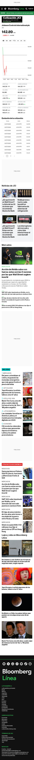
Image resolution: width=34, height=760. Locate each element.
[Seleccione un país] (5, 9)
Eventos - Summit (6, 749)
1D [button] (3, 41)
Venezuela (4, 696)
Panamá (4, 702)
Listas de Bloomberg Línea (9, 729)
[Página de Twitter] (8, 663)
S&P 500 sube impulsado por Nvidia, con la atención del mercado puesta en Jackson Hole (17, 293)
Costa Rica (5, 706)
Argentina (4, 693)
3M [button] (10, 41)
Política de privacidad (7, 737)
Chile (3, 698)
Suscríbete (5, 736)
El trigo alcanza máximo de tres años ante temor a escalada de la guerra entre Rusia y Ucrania (16, 300)
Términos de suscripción (8, 739)
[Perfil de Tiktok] (25, 663)
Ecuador (4, 701)
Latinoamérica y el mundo (8, 688)
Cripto (3, 724)
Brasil (3, 690)
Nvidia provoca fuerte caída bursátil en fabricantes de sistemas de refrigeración (23, 205)
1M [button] (7, 41)
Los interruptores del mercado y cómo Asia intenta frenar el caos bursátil (25, 230)
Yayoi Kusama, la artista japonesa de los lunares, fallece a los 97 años (11, 392)
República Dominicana (8, 709)
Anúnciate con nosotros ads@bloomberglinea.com (15, 752)
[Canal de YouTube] (12, 663)
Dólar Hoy (4, 721)
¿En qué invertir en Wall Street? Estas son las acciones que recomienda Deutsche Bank (8, 231)
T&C (3, 742)
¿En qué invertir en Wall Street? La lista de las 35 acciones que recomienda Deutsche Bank (8, 205)
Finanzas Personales (7, 725)
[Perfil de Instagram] (17, 663)
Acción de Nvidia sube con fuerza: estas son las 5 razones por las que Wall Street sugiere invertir (16, 273)
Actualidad (4, 722)
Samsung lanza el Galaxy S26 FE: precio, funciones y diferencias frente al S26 (12, 474)
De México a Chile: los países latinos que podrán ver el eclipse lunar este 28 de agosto (16, 615)
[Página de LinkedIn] (21, 663)
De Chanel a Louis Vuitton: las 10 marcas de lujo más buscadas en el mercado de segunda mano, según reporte (16, 561)
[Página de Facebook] (4, 663)
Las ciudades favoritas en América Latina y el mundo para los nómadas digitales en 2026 (12, 416)
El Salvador (5, 707)
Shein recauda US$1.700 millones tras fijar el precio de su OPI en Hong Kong (16, 306)
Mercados (7, 245)
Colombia (4, 694)
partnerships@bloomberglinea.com (11, 750)
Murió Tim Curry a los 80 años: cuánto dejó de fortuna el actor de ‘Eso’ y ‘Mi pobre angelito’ (12, 404)
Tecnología (5, 740)
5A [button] (24, 41)
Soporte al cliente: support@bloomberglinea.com (15, 754)
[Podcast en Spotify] (30, 663)
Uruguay (4, 704)
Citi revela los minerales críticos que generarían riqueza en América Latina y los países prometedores (11, 430)
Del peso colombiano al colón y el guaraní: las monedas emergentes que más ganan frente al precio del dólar (11, 379)
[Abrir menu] (2, 8)
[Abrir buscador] (26, 8)
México (4, 691)
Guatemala (4, 710)
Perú (3, 699)
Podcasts (4, 727)
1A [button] (18, 41)
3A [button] (21, 41)
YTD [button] (14, 41)
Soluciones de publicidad (8, 755)
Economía (4, 717)
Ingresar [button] (30, 8)
